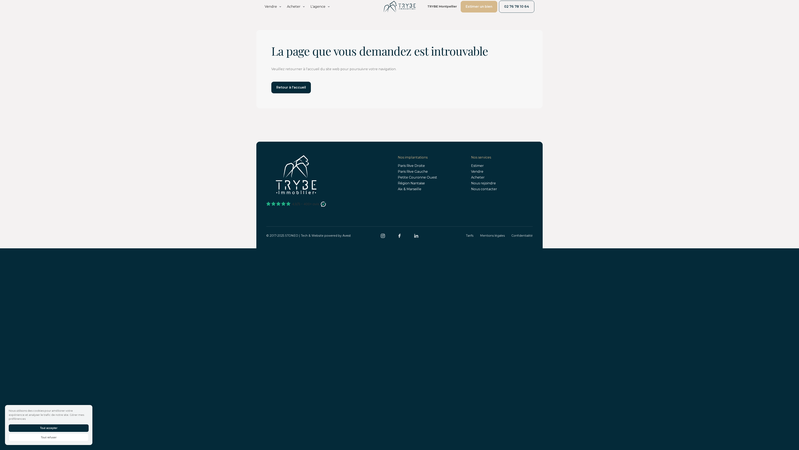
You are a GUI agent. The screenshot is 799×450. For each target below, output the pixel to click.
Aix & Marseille (409, 189)
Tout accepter (48, 428)
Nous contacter (484, 189)
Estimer (477, 166)
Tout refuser (48, 437)
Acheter (478, 177)
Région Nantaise (411, 183)
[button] (273, 7)
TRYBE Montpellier (442, 6)
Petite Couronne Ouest (417, 177)
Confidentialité (522, 236)
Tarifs (469, 236)
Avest (346, 236)
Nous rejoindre (483, 183)
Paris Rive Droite (411, 166)
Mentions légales (492, 236)
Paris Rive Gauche (413, 172)
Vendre (477, 172)
